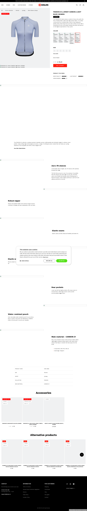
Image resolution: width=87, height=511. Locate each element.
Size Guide (55, 53)
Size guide (47, 494)
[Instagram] (70, 483)
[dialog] (43, 255)
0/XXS (4, 459)
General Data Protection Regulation (31, 489)
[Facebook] (67, 483)
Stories (31, 5)
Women (8, 5)
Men (2, 5)
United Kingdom (70, 488)
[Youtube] (73, 483)
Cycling (23, 10)
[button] (24, 261)
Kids (14, 5)
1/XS (7, 459)
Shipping (47, 486)
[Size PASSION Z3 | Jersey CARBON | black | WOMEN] (55, 38)
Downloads (47, 489)
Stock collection (9, 10)
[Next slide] (82, 455)
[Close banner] (85, 1)
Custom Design (22, 5)
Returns (24, 492)
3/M (12, 459)
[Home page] (2, 10)
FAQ (46, 492)
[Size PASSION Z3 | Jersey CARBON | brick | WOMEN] (61, 38)
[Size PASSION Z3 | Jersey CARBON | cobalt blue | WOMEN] (72, 38)
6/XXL (6, 461)
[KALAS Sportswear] (43, 5)
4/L (14, 459)
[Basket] (83, 5)
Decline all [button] (49, 260)
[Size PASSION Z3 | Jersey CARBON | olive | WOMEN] (66, 38)
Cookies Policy (26, 497)
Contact (46, 497)
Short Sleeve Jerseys (33, 10)
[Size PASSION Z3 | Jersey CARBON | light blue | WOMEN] (77, 38)
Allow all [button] (62, 260)
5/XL (3, 461)
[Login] (80, 5)
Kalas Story (25, 494)
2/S (9, 459)
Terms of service (27, 486)
